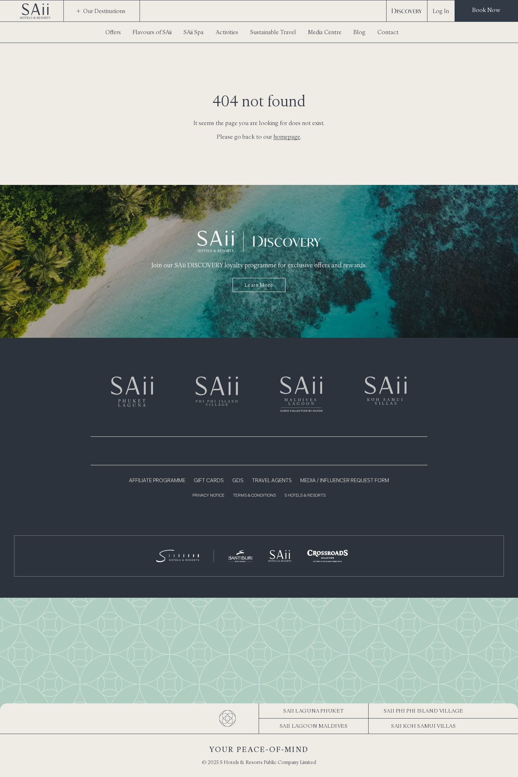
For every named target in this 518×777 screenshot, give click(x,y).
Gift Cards (209, 480)
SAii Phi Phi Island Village (423, 710)
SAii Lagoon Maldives (314, 725)
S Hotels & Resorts (305, 496)
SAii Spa (194, 32)
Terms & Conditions (254, 496)
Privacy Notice (208, 496)
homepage (286, 136)
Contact (388, 32)
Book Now (486, 10)
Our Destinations (104, 10)
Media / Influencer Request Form (344, 480)
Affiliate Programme (157, 480)
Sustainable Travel (273, 32)
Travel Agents (272, 480)
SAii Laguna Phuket (313, 710)
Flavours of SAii (152, 32)
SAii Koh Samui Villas (423, 725)
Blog (359, 32)
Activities (227, 32)
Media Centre (324, 32)
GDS (237, 480)
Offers (113, 32)
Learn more (259, 285)
